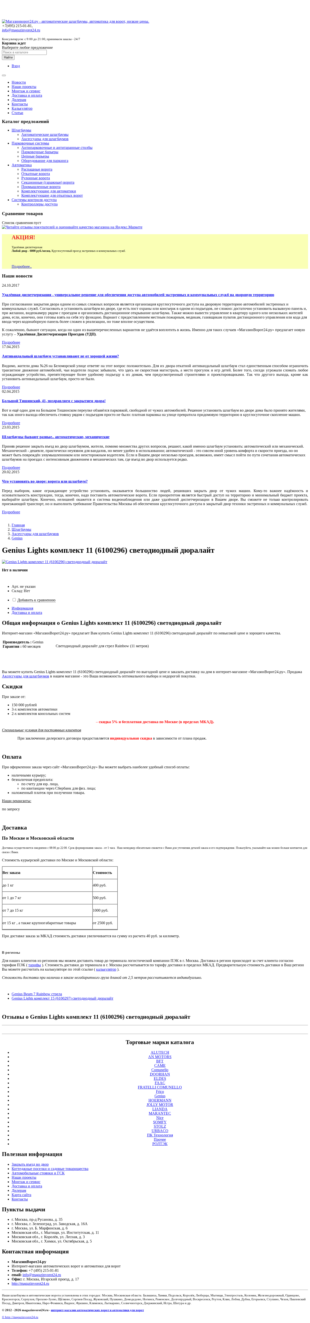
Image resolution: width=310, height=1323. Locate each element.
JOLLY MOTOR (160, 1105)
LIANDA (160, 1109)
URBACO (160, 1131)
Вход (16, 66)
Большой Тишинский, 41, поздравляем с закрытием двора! (54, 401)
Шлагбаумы (21, 130)
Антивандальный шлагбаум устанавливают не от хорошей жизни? (60, 356)
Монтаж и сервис (26, 91)
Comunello (159, 1070)
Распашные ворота (36, 169)
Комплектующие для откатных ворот (52, 195)
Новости (19, 82)
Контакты (20, 104)
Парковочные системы (30, 143)
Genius (17, 538)
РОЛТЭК (160, 1144)
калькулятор (106, 969)
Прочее (160, 1139)
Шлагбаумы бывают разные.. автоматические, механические (55, 437)
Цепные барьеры (35, 156)
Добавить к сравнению (36, 600)
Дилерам (19, 100)
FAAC (160, 1083)
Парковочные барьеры (39, 152)
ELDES (160, 1078)
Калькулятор (22, 108)
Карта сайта (21, 1195)
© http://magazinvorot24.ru (20, 1317)
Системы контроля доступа (34, 200)
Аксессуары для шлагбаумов (45, 139)
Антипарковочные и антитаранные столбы (57, 147)
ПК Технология (160, 1135)
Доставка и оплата (27, 95)
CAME (160, 1065)
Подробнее (11, 342)
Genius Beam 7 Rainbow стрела (37, 994)
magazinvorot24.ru (21, 30)
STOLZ (160, 1126)
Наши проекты (24, 87)
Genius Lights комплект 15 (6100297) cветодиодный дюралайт (62, 998)
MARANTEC (160, 1113)
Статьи (17, 113)
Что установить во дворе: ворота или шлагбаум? (45, 481)
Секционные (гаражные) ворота (47, 182)
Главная (18, 525)
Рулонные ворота (35, 178)
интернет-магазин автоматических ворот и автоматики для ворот (97, 1310)
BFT (159, 1061)
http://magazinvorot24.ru (30, 1283)
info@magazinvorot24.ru (42, 1275)
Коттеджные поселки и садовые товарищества (50, 1169)
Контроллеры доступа (39, 204)
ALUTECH (160, 1052)
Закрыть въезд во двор (30, 1164)
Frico (160, 1092)
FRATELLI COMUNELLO (160, 1087)
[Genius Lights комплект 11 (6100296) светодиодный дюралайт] (54, 562)
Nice (159, 1118)
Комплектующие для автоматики (48, 191)
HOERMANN (159, 1100)
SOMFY (160, 1122)
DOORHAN (160, 1074)
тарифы (34, 965)
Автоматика (22, 165)
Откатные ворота (35, 174)
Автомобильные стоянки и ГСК (38, 1173)
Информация (22, 608)
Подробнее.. (22, 266)
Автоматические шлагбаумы (45, 134)
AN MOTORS (159, 1057)
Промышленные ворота (41, 187)
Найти (8, 57)
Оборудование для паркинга (44, 161)
